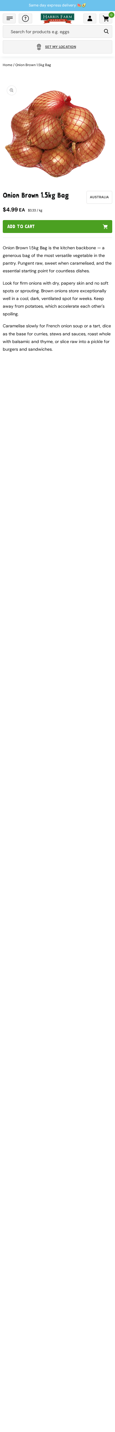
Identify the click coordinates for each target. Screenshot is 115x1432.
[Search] (106, 31)
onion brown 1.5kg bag (33, 65)
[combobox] (52, 31)
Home (7, 65)
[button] (9, 18)
